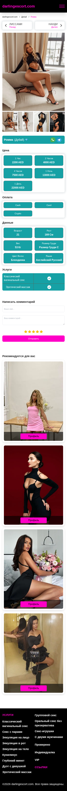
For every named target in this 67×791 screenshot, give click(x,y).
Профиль (33, 436)
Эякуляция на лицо (15, 737)
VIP (37, 759)
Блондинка (18, 260)
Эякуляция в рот (14, 743)
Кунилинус (9, 754)
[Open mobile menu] (62, 6)
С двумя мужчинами (49, 737)
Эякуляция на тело (15, 749)
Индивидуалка (45, 752)
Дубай (24, 17)
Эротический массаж (16, 772)
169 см (49, 234)
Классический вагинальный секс (15, 724)
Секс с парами (12, 731)
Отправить (33, 338)
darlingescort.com (18, 6)
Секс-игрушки (44, 731)
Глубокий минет (13, 760)
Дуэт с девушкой (14, 766)
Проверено (42, 744)
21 (18, 234)
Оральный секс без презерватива (48, 723)
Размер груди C (49, 247)
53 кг (18, 247)
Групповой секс (46, 715)
